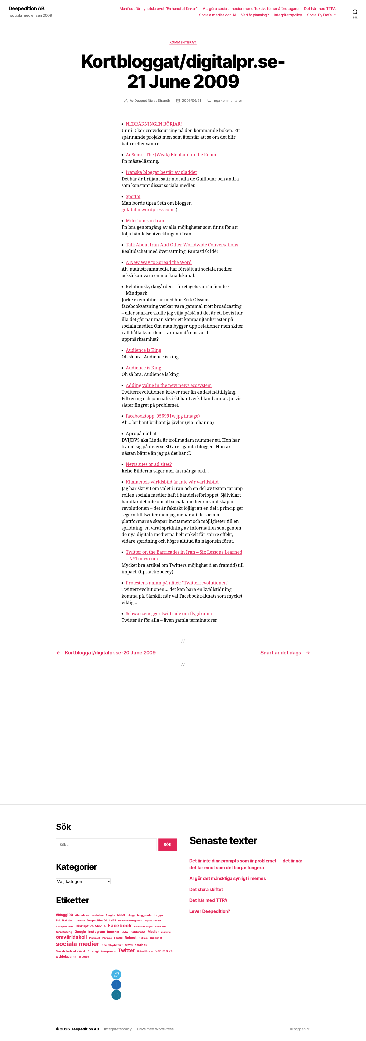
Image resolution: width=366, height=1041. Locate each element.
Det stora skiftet (206, 889)
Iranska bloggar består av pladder (161, 172)
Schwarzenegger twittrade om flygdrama (169, 614)
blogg (131, 915)
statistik (141, 945)
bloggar (158, 915)
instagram (96, 931)
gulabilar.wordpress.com (147, 210)
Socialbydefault (112, 945)
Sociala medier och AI (217, 15)
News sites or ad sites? (149, 464)
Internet (113, 932)
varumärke (164, 951)
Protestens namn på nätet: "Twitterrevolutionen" (177, 583)
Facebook (120, 925)
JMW (125, 931)
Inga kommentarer (228, 100)
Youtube (84, 956)
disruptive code (64, 926)
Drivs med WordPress (155, 1029)
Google (80, 932)
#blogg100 (64, 915)
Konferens (138, 931)
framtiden (160, 926)
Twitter (126, 950)
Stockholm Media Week (71, 951)
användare (98, 915)
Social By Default (321, 15)
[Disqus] (183, 734)
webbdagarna (66, 956)
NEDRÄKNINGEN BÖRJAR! (154, 124)
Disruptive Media (91, 926)
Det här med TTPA (320, 8)
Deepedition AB (26, 8)
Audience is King (143, 350)
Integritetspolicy (288, 15)
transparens (108, 951)
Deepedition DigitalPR (101, 920)
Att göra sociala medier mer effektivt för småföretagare (251, 8)
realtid (118, 937)
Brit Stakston (64, 920)
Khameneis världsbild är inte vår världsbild (172, 482)
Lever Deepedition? (209, 911)
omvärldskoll (71, 937)
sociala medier (77, 943)
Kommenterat (182, 42)
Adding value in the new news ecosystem (169, 385)
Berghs (110, 915)
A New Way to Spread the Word (159, 262)
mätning (165, 932)
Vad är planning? (255, 15)
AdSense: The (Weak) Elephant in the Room (171, 155)
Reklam (143, 937)
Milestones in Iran (145, 221)
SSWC (129, 945)
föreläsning (64, 931)
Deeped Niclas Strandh (152, 100)
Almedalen (82, 915)
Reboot (130, 938)
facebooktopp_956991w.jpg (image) (163, 416)
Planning (107, 938)
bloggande (144, 915)
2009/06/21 (191, 100)
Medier (153, 932)
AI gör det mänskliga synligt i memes (227, 878)
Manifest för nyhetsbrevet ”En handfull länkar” (158, 8)
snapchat (156, 937)
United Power (145, 951)
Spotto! (133, 197)
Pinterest (94, 937)
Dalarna (80, 920)
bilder (121, 915)
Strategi (93, 951)
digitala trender (152, 920)
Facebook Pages (143, 926)
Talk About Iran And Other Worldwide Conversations (182, 245)
